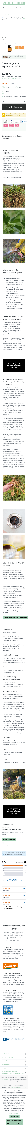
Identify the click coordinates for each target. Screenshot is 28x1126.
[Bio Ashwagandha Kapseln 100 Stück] (14, 29)
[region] (14, 29)
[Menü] (3, 7)
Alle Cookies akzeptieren (14, 1124)
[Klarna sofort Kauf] (6, 125)
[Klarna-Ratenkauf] (17, 125)
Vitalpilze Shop (22, 1087)
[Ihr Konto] (21, 7)
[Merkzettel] (24, 19)
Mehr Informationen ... (14, 1113)
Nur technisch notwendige (14, 1120)
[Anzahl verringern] (3, 101)
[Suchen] (13, 7)
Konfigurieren (14, 1116)
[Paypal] (11, 121)
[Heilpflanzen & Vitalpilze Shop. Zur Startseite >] (14, 3)
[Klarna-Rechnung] (11, 125)
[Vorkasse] (6, 121)
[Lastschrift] (24, 121)
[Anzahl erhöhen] (25, 101)
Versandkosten (6, 1079)
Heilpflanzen (13, 1087)
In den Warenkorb (15, 107)
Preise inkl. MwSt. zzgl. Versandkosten (12, 78)
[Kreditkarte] (17, 121)
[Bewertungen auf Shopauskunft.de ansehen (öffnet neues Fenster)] (14, 1010)
